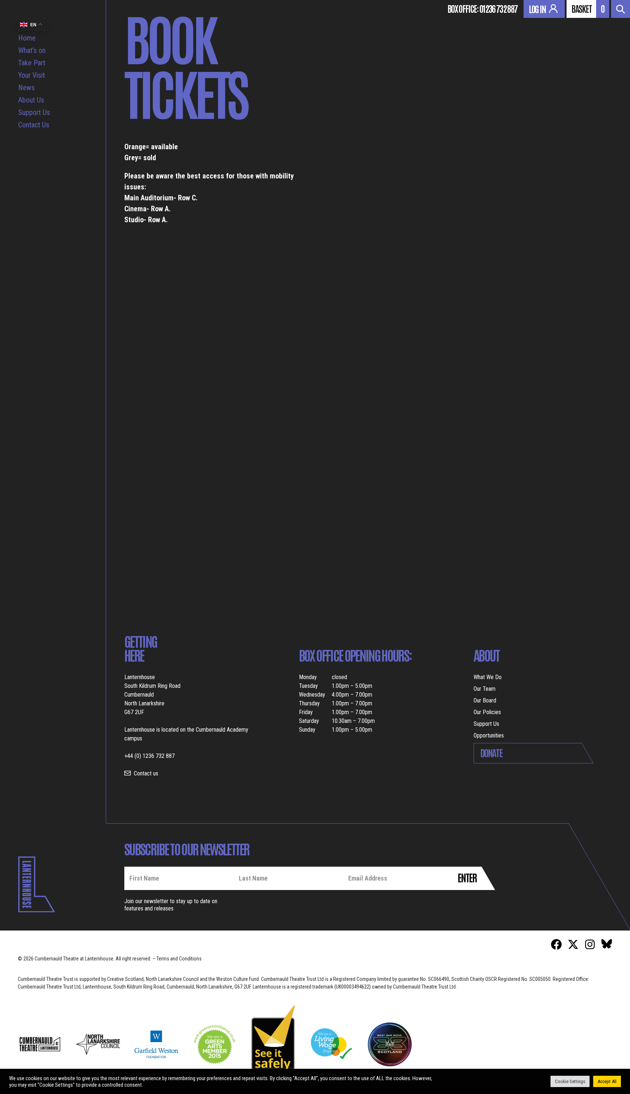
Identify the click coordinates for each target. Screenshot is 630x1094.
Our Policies (487, 712)
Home (27, 38)
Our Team (484, 688)
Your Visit (31, 75)
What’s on (32, 50)
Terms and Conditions (179, 959)
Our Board (485, 700)
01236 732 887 (498, 8)
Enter (467, 877)
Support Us (34, 112)
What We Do (488, 677)
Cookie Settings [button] (570, 1081)
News (26, 87)
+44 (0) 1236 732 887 (149, 755)
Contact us (146, 773)
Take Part (31, 62)
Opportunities (489, 735)
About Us (31, 100)
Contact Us (33, 124)
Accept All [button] (607, 1081)
